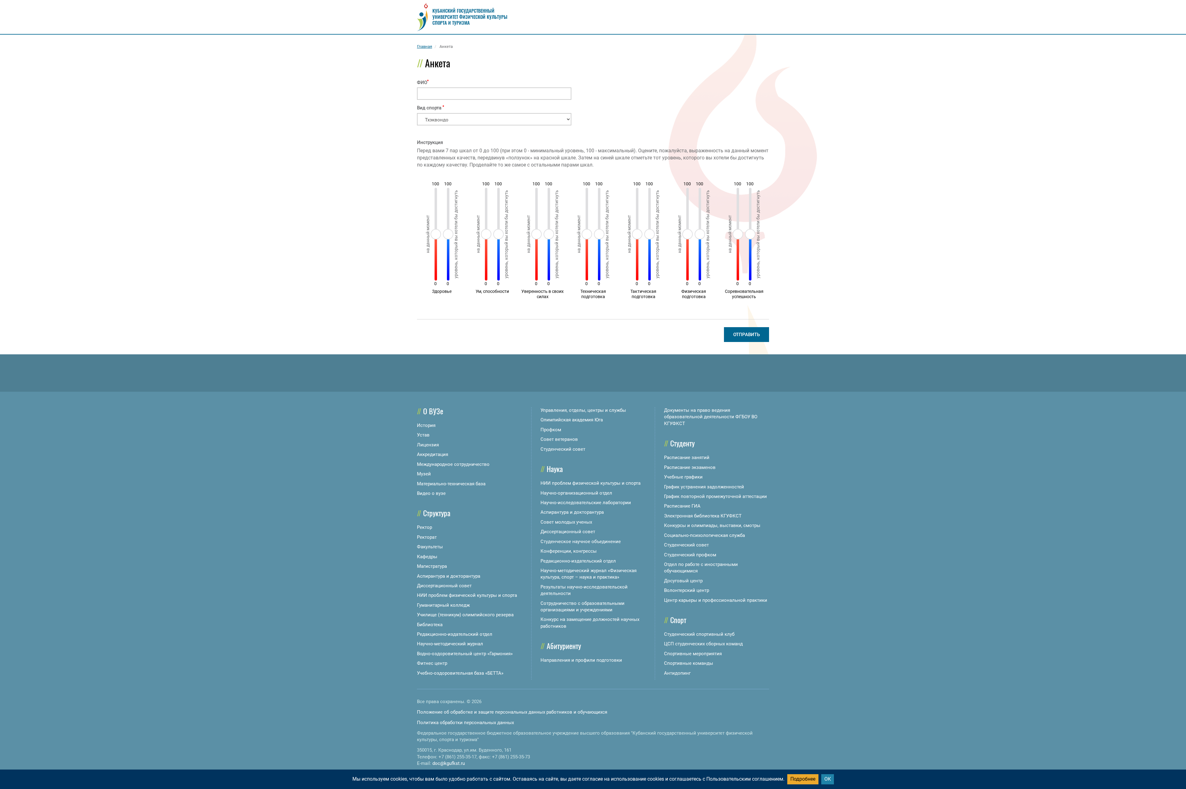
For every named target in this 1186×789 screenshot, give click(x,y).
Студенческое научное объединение (580, 541)
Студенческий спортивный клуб (699, 634)
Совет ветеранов (559, 439)
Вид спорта (430, 108)
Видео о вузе (431, 493)
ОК (827, 779)
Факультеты (430, 547)
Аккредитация (432, 454)
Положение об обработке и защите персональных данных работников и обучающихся (512, 712)
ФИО (423, 82)
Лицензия (428, 445)
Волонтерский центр (686, 590)
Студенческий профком (690, 555)
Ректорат (427, 537)
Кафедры (427, 556)
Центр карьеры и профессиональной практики (715, 600)
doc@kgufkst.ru (448, 763)
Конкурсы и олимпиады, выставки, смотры (712, 525)
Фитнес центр (432, 663)
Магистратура (432, 566)
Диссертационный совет (444, 586)
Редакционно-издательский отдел (454, 634)
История (426, 425)
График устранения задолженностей (704, 487)
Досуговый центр (683, 581)
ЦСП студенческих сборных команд (703, 644)
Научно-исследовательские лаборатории (585, 502)
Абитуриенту (564, 645)
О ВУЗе (433, 410)
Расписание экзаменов (690, 467)
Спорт (678, 619)
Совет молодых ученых (566, 522)
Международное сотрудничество (453, 464)
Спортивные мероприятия (693, 653)
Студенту (682, 443)
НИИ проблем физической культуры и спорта (467, 595)
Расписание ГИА (682, 506)
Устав (423, 435)
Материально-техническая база (451, 484)
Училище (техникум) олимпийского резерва (465, 615)
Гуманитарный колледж (443, 605)
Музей (424, 474)
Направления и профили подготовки (581, 660)
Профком (550, 429)
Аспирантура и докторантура (448, 576)
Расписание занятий (686, 457)
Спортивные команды (688, 663)
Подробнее (802, 779)
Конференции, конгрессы (568, 551)
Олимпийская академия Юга (571, 420)
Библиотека (430, 624)
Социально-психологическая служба (704, 535)
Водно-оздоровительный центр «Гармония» (465, 653)
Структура (436, 512)
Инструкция (430, 142)
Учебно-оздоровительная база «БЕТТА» (460, 673)
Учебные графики (683, 477)
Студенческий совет (562, 449)
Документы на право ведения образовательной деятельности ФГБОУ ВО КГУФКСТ (710, 416)
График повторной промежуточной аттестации (715, 496)
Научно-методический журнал (450, 644)
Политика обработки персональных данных (465, 722)
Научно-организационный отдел (576, 493)
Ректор (424, 527)
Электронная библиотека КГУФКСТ (703, 516)
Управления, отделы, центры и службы (583, 410)
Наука (555, 468)
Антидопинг (677, 673)
